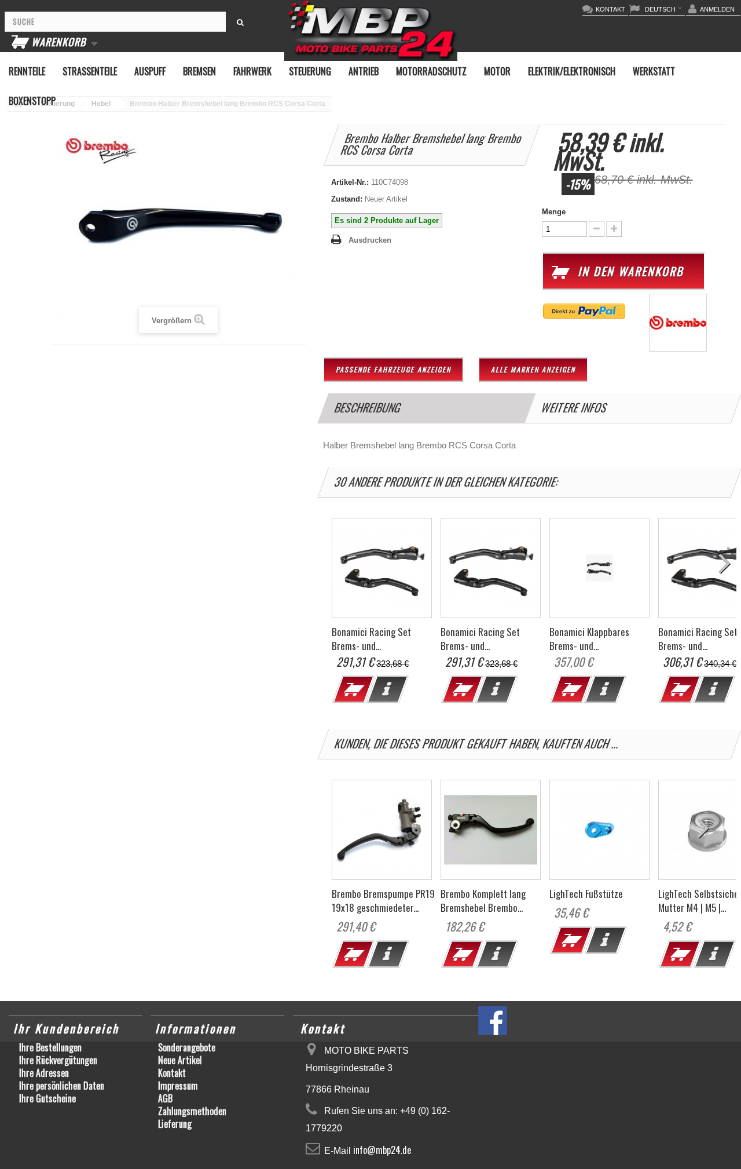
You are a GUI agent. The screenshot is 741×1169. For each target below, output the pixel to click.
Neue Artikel (180, 1060)
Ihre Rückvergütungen (58, 1060)
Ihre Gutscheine (47, 1098)
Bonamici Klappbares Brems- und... (589, 638)
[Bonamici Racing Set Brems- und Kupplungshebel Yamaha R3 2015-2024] (382, 568)
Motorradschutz (431, 71)
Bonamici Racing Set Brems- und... (371, 638)
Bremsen (199, 71)
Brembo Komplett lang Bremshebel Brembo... (483, 900)
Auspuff (150, 71)
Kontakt (172, 1073)
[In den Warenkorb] (350, 957)
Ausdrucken (370, 240)
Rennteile (27, 71)
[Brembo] (678, 321)
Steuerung (310, 71)
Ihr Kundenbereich (66, 1028)
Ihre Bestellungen (50, 1047)
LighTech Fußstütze (586, 893)
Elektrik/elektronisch (571, 71)
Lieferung (175, 1124)
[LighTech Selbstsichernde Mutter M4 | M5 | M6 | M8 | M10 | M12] (714, 954)
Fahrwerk (252, 71)
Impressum (178, 1086)
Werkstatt (654, 71)
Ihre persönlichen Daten (61, 1086)
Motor (497, 71)
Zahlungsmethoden (192, 1111)
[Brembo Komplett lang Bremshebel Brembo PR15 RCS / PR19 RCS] (491, 830)
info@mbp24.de (382, 1150)
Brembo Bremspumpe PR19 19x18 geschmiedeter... (383, 900)
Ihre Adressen (44, 1073)
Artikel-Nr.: (350, 182)
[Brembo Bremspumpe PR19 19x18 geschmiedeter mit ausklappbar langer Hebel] (382, 830)
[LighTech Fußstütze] (599, 830)
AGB (165, 1098)
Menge (554, 211)
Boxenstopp (32, 101)
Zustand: (346, 199)
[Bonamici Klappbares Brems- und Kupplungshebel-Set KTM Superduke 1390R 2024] (599, 568)
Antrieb (364, 71)
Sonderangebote (186, 1047)
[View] (387, 689)
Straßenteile (90, 71)
